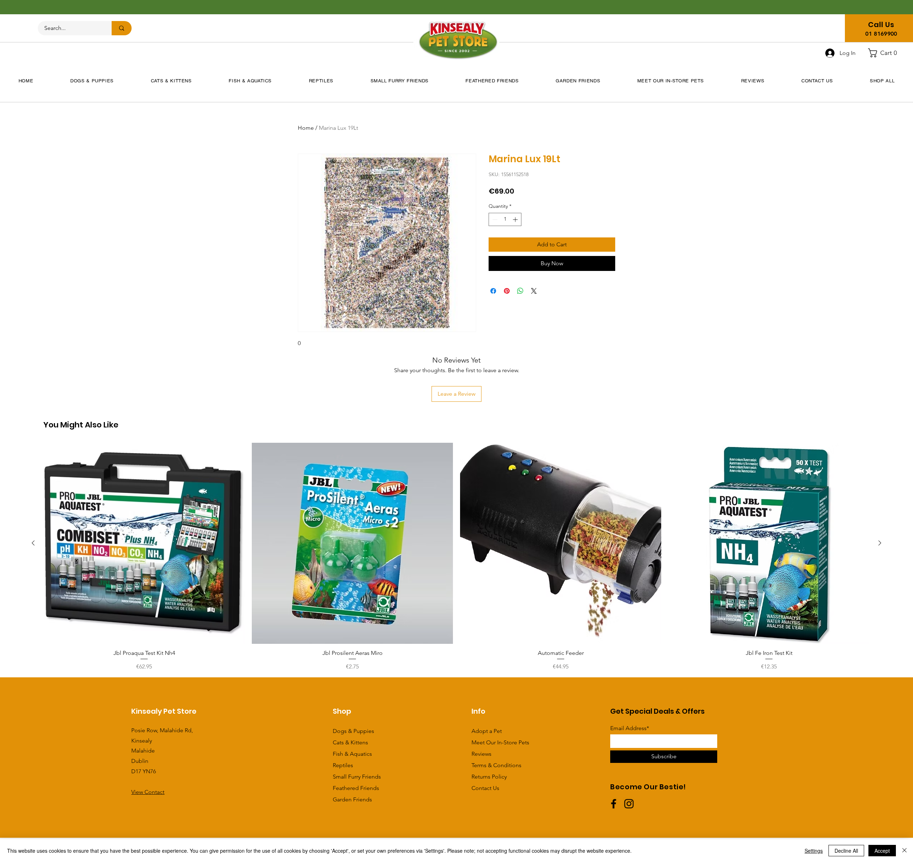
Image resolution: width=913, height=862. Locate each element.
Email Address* (629, 728)
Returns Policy (489, 776)
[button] (885, 52)
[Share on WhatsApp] (520, 291)
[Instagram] (629, 803)
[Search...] (122, 28)
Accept (882, 850)
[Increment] (515, 219)
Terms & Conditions (496, 765)
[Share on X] (534, 291)
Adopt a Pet (486, 731)
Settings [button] (814, 850)
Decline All (846, 850)
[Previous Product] (33, 543)
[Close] (904, 850)
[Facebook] (613, 803)
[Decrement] (494, 219)
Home (306, 127)
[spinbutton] (505, 219)
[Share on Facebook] (493, 291)
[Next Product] (880, 543)
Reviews (481, 753)
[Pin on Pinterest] (507, 291)
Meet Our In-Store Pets (500, 742)
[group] (456, 556)
